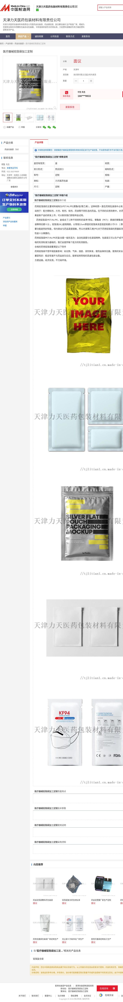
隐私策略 (74, 996)
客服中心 (48, 996)
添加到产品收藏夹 (10, 221)
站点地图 (61, 996)
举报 (23, 127)
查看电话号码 (12, 168)
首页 (2, 43)
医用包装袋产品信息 (63, 986)
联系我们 (35, 996)
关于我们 (22, 996)
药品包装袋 (19, 43)
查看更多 (14, 187)
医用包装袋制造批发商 (85, 986)
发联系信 (69, 106)
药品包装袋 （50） (12, 149)
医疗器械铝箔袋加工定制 (78, 988)
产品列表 (9, 43)
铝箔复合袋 (38, 958)
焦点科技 (77, 999)
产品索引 (6, 218)
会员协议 (87, 996)
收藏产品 (10, 127)
